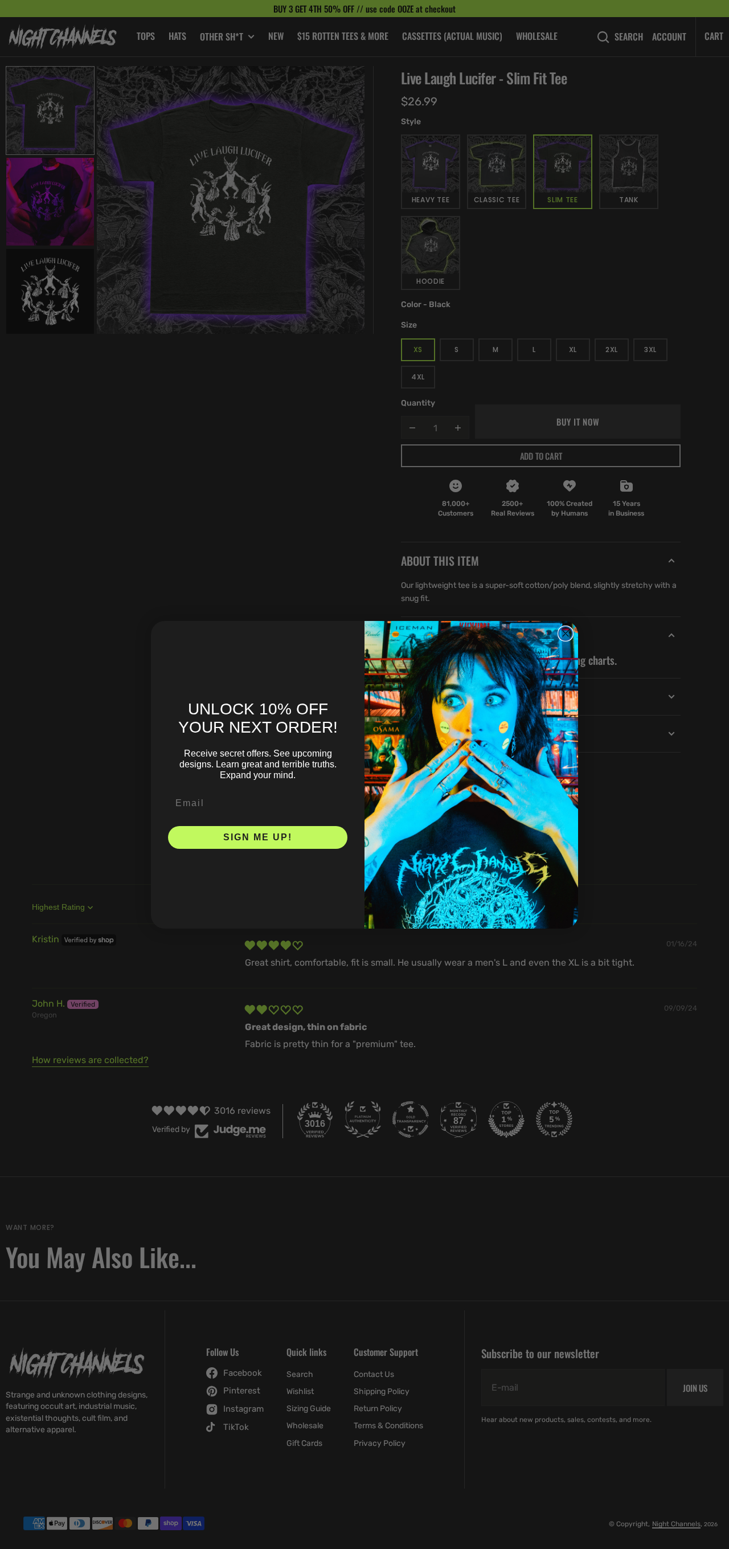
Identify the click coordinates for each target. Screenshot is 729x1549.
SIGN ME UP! (257, 837)
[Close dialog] (565, 633)
